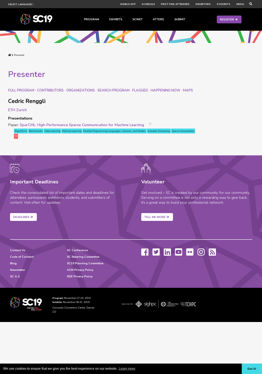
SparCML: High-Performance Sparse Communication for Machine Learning (82, 124)
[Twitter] (156, 254)
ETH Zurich (17, 109)
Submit (179, 19)
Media (240, 4)
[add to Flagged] (152, 124)
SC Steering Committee (83, 257)
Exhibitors (203, 4)
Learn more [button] (127, 368)
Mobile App (128, 4)
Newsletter (17, 270)
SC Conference (77, 250)
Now (165, 90)
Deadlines (21, 217)
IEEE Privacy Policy (80, 276)
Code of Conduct (22, 257)
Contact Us (17, 250)
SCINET (137, 19)
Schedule (148, 4)
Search (113, 90)
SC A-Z (15, 276)
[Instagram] (201, 254)
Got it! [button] (251, 368)
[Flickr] (189, 254)
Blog (13, 263)
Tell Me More (154, 217)
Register (227, 19)
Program (91, 19)
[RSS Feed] (212, 254)
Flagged (140, 90)
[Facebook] (144, 254)
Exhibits (115, 19)
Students (223, 4)
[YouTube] (178, 254)
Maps (188, 90)
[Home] (9, 55)
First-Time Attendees (175, 4)
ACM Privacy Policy (80, 270)
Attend (158, 19)
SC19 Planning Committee (85, 263)
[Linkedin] (167, 254)
